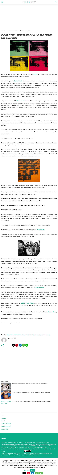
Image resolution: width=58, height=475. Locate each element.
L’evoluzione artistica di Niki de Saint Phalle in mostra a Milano (30, 383)
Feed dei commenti (6, 426)
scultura (37, 288)
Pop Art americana (23, 101)
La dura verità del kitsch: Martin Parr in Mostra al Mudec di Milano (31, 392)
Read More (27, 470)
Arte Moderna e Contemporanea (23, 31)
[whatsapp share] (23, 345)
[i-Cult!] (29, 1)
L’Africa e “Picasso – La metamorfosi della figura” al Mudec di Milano (31, 401)
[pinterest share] (16, 345)
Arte (15, 31)
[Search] (55, 2)
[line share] (26, 345)
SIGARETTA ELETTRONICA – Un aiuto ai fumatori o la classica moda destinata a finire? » (28, 335)
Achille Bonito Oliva (27, 303)
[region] (28, 365)
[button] (24, 473)
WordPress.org (4, 429)
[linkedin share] (20, 345)
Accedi (3, 421)
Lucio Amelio (18, 81)
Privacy (4, 438)
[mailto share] (13, 345)
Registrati (3, 418)
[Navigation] (2, 2)
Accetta (32, 470)
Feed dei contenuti (6, 423)
